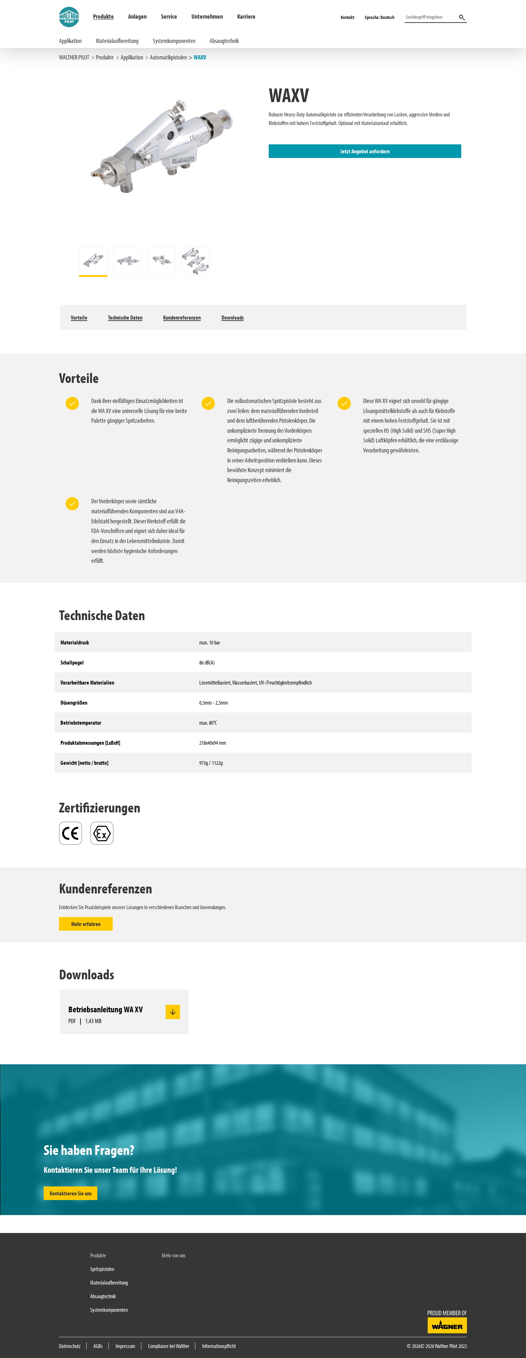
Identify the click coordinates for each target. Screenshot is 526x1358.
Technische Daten (125, 317)
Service (169, 16)
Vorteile (79, 317)
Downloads (232, 317)
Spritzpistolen (102, 1268)
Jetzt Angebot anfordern (365, 151)
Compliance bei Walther (168, 1345)
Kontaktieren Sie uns (71, 1193)
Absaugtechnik (224, 41)
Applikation (70, 41)
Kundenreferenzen (182, 317)
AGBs (98, 1345)
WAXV (200, 57)
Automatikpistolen (168, 57)
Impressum (125, 1345)
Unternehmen (207, 16)
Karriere (246, 16)
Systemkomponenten (174, 41)
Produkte (103, 16)
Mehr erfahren (86, 923)
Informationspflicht (219, 1345)
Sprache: (379, 17)
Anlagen (137, 16)
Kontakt (347, 17)
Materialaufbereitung (117, 41)
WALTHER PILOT (74, 57)
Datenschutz (70, 1345)
